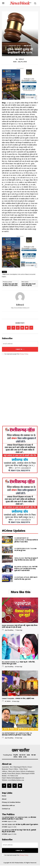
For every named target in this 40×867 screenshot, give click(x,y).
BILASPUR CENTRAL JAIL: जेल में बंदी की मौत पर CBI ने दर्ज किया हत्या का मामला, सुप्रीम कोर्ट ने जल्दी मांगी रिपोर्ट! (25, 568)
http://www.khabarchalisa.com (20, 308)
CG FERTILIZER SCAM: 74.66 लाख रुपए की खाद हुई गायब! (25, 549)
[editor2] (20, 297)
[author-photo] (3, 630)
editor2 (21, 59)
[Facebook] (9, 328)
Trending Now (15, 45)
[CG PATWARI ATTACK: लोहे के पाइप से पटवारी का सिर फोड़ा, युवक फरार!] (7, 578)
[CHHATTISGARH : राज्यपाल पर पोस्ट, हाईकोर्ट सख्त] (20, 683)
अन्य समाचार (4, 821)
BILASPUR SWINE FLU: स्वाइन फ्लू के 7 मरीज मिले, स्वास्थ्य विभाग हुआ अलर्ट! (18, 663)
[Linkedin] (22, 328)
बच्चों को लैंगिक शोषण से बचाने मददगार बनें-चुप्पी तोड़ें (28, 284)
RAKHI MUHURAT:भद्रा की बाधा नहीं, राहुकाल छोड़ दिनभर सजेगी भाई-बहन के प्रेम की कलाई (19, 626)
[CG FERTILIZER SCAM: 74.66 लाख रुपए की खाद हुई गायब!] (7, 549)
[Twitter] (13, 328)
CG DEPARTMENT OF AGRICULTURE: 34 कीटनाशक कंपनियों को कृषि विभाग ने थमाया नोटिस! (26, 540)
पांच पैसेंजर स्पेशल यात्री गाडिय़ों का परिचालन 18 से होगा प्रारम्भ (10, 284)
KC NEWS (8, 701)
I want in (19, 349)
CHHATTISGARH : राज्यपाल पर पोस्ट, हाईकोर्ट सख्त (18, 698)
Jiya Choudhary (9, 630)
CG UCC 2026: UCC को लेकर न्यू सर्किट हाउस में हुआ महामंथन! (20, 824)
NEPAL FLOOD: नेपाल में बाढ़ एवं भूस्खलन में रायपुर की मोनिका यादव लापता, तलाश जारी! (26, 559)
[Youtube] (20, 786)
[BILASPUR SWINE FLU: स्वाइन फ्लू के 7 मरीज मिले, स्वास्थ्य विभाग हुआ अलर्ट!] (20, 646)
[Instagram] (9, 786)
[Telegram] (27, 328)
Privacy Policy (24, 354)
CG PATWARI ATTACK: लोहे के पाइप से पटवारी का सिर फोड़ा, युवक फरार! (25, 578)
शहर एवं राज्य (27, 45)
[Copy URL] (31, 328)
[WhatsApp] (18, 328)
